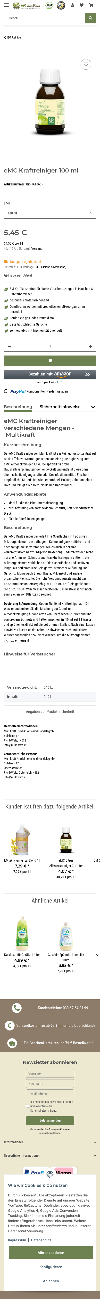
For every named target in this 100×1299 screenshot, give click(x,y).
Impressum (17, 1240)
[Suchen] (90, 18)
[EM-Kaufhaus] (27, 5)
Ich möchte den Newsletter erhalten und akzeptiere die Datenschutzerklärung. (51, 1106)
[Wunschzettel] (81, 5)
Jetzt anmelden (50, 1120)
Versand (36, 249)
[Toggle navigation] (6, 3)
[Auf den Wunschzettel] (86, 64)
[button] (72, 5)
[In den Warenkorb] (8, 52)
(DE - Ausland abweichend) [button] (50, 267)
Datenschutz (41, 1240)
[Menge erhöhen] (90, 346)
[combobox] (50, 213)
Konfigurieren (51, 1267)
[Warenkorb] (91, 5)
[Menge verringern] (9, 346)
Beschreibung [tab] (18, 406)
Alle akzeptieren (51, 1253)
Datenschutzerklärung (49, 1133)
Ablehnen (51, 1281)
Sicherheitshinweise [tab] (60, 406)
